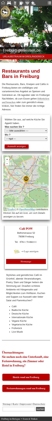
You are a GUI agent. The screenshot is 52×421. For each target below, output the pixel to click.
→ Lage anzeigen (29, 251)
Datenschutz (39, 404)
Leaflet (11, 209)
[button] (26, 179)
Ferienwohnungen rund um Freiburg (26, 388)
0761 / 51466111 (28, 241)
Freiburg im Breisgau (10, 418)
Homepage (26, 261)
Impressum (25, 404)
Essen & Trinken (30, 418)
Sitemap (7, 404)
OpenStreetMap (27, 209)
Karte (15, 404)
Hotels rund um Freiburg (26, 377)
